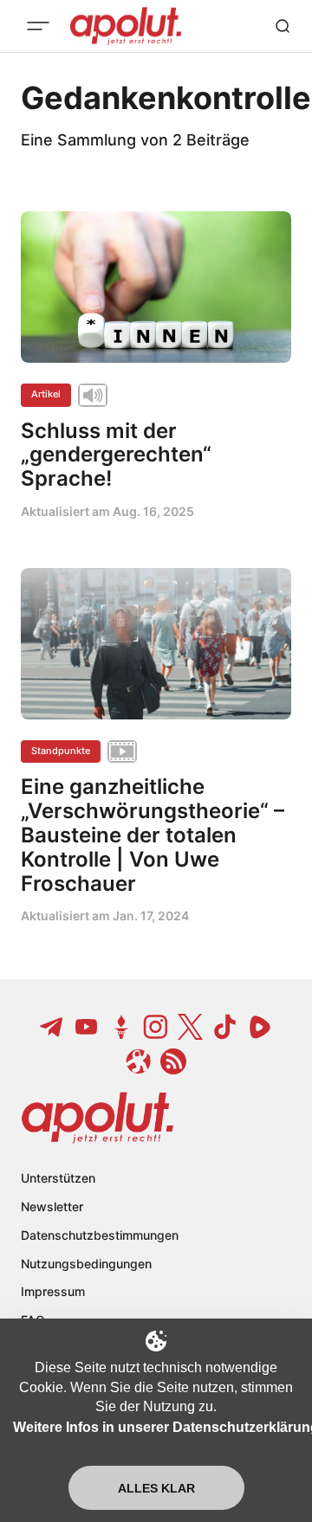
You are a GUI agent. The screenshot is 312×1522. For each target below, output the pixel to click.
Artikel (46, 394)
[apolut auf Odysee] (139, 1061)
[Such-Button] (282, 26)
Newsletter (52, 1206)
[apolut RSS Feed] (173, 1061)
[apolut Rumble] (260, 1027)
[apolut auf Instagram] (156, 1027)
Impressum (53, 1291)
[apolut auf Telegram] (52, 1027)
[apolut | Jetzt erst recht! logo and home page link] (97, 1118)
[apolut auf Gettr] (121, 1027)
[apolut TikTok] (225, 1027)
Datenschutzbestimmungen (100, 1235)
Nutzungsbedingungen (86, 1263)
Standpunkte (60, 751)
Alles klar (156, 1488)
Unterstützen (58, 1178)
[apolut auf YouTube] (87, 1027)
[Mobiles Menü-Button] (38, 26)
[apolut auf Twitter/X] (191, 1027)
